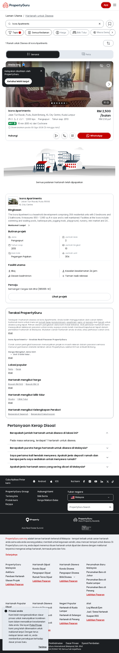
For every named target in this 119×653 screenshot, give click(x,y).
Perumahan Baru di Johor (96, 574)
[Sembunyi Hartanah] (101, 65)
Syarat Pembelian (90, 643)
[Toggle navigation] (115, 5)
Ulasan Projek (13, 580)
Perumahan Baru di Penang (96, 589)
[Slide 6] (64, 103)
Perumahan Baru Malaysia (95, 566)
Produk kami (12, 500)
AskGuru (10, 572)
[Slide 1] (52, 103)
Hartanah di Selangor (70, 615)
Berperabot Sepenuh (18, 414)
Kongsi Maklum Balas (47, 500)
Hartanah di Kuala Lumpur (68, 609)
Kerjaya (9, 504)
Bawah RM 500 (15, 384)
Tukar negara (75, 491)
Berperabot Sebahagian (43, 414)
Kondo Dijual (39, 568)
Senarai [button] (35, 54)
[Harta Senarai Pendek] (108, 65)
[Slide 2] (54, 103)
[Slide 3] (56, 103)
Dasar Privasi (72, 643)
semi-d (81, 322)
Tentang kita (12, 496)
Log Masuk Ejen (94, 607)
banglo (89, 322)
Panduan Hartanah (15, 576)
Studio (11, 399)
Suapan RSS (92, 616)
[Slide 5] (61, 103)
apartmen (71, 322)
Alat (88, 603)
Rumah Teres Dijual (42, 577)
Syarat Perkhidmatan (52, 643)
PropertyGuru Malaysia (13, 566)
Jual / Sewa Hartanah (97, 612)
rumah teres (45, 322)
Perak (18, 369)
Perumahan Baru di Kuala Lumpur (96, 581)
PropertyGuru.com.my (16, 538)
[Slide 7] (66, 103)
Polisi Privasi (36, 625)
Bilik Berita (42, 496)
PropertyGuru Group (17, 491)
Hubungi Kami (45, 491)
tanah (101, 322)
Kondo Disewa (67, 568)
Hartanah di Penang (69, 619)
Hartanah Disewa (69, 564)
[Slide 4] (59, 103)
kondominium (59, 322)
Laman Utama (14, 15)
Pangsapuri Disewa (69, 573)
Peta (88, 54)
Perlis (10, 369)
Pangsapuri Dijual (42, 573)
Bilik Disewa (66, 577)
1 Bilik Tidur (22, 399)
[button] (19, 225)
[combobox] (54, 23)
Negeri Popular (68, 603)
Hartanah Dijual (41, 564)
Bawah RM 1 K (32, 384)
